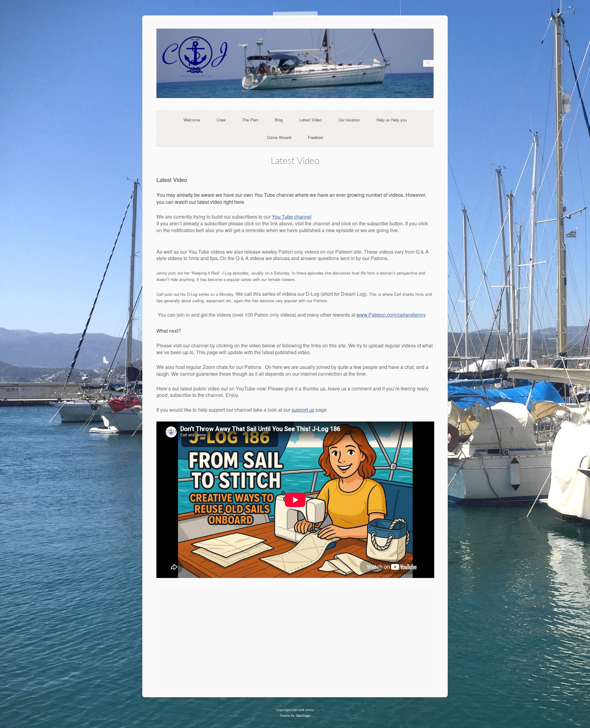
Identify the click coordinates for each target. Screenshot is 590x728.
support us (303, 409)
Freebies (315, 137)
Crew (221, 120)
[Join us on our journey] (295, 96)
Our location (349, 120)
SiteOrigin (303, 715)
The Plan (250, 120)
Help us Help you (391, 120)
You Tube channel (292, 216)
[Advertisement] (295, 638)
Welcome (191, 120)
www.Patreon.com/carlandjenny (391, 314)
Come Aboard (279, 137)
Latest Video (310, 120)
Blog (279, 120)
